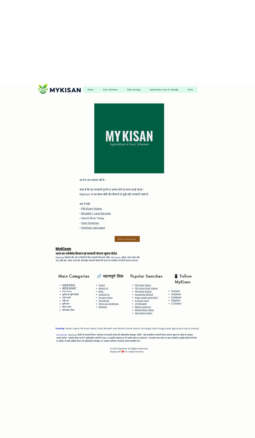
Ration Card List (143, 306)
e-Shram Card (142, 300)
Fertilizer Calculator (93, 227)
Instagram (176, 297)
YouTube (175, 290)
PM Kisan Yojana (91, 208)
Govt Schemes (90, 223)
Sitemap (103, 306)
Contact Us (104, 294)
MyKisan (63, 248)
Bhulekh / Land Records (96, 213)
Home (102, 285)
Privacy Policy (106, 297)
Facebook (176, 293)
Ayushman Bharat (144, 294)
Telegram (175, 300)
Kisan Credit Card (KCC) (146, 297)
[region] (73, 292)
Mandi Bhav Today (144, 309)
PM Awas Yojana (143, 291)
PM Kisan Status (143, 285)
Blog (101, 291)
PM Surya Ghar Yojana (146, 288)
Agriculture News (143, 313)
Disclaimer (104, 300)
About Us (103, 288)
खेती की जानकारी (69, 288)
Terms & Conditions (108, 303)
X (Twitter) (176, 303)
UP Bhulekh (141, 303)
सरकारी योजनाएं (68, 285)
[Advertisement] (88, 20)
